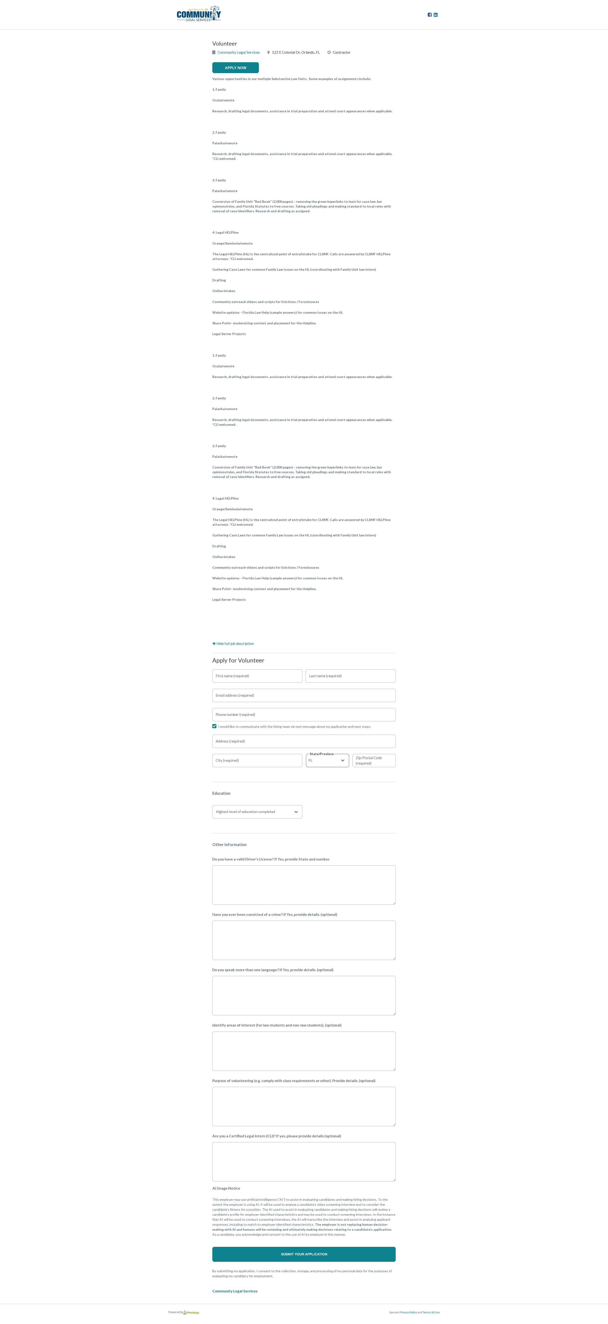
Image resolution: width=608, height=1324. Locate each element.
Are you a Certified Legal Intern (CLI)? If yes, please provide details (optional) (276, 1136)
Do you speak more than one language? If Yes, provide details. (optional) (272, 970)
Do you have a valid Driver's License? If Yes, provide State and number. (271, 859)
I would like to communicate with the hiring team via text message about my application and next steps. (294, 726)
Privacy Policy (408, 1312)
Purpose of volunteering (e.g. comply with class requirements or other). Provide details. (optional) (293, 1080)
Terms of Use (431, 1312)
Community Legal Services (239, 52)
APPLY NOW (235, 68)
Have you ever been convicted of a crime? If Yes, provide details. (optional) (274, 914)
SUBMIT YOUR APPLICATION (304, 1254)
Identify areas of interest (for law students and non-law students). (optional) (277, 1025)
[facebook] (430, 14)
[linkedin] (436, 14)
